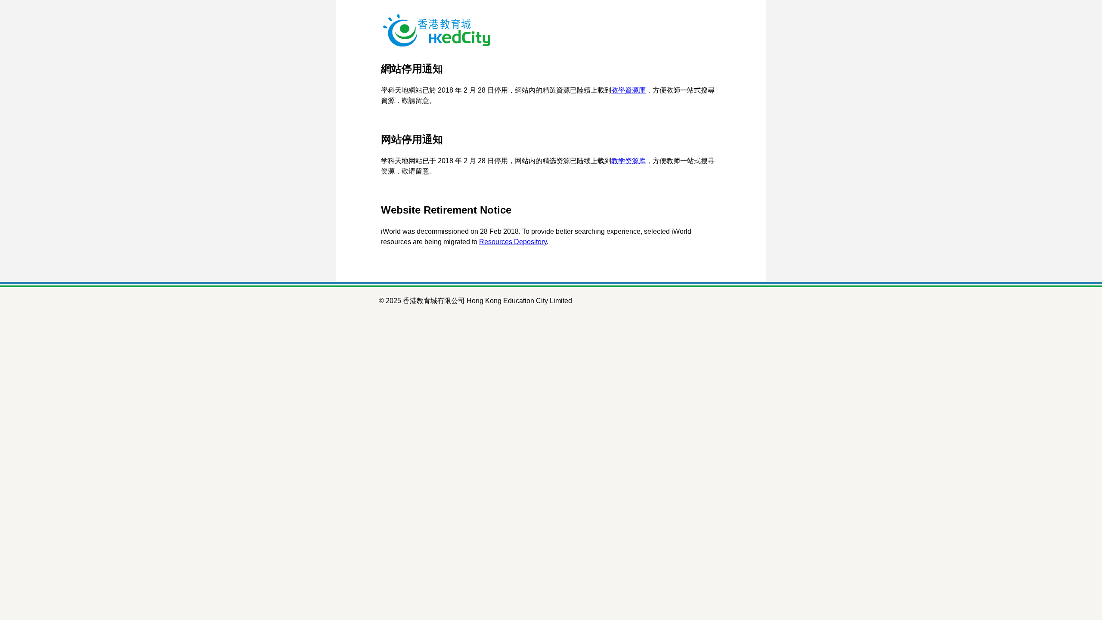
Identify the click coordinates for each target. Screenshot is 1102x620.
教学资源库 (628, 160)
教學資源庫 (628, 90)
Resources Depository (513, 241)
